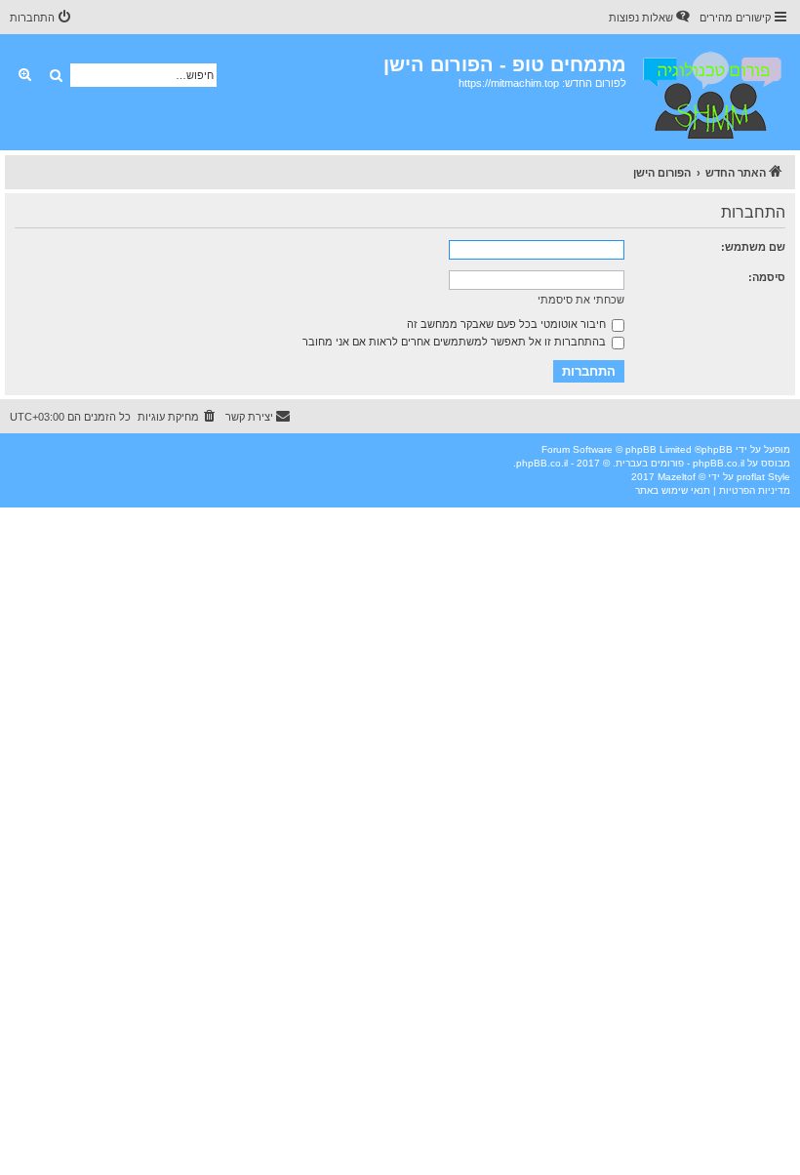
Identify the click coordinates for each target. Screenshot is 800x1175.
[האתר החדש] (710, 92)
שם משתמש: (753, 247)
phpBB (717, 449)
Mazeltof (677, 476)
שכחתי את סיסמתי (581, 299)
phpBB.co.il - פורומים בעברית (680, 463)
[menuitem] (651, 17)
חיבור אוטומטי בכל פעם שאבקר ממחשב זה (508, 324)
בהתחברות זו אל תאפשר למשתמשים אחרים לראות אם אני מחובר (455, 341)
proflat (751, 476)
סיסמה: (766, 277)
